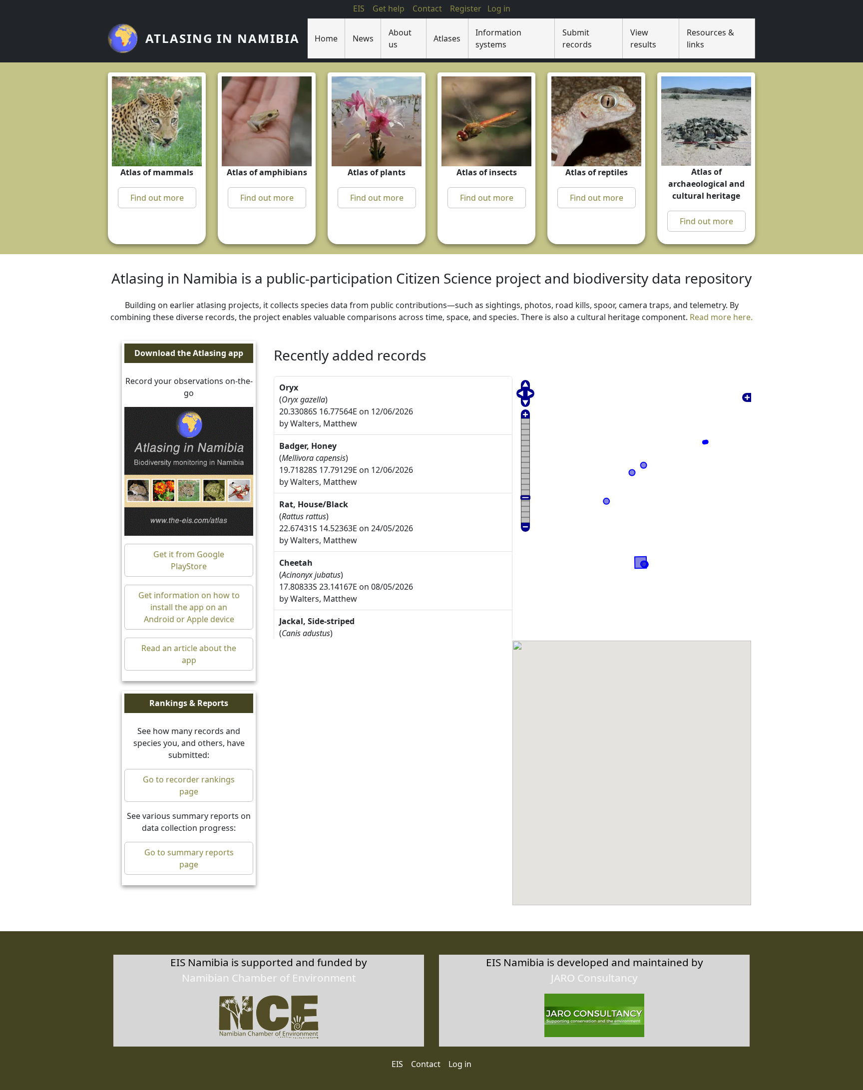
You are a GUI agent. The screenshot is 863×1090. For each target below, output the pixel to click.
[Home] (126, 38)
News (363, 38)
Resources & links (710, 38)
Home (326, 38)
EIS (359, 8)
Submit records (577, 38)
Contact (427, 8)
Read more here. (721, 317)
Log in (459, 1064)
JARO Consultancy (594, 978)
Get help (389, 8)
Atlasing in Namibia (222, 38)
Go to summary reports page (189, 858)
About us (400, 38)
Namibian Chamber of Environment (269, 978)
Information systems (498, 38)
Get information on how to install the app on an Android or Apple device (189, 607)
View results (643, 38)
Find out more (157, 197)
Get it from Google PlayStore (188, 560)
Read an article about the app (188, 654)
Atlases (446, 38)
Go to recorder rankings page (189, 785)
